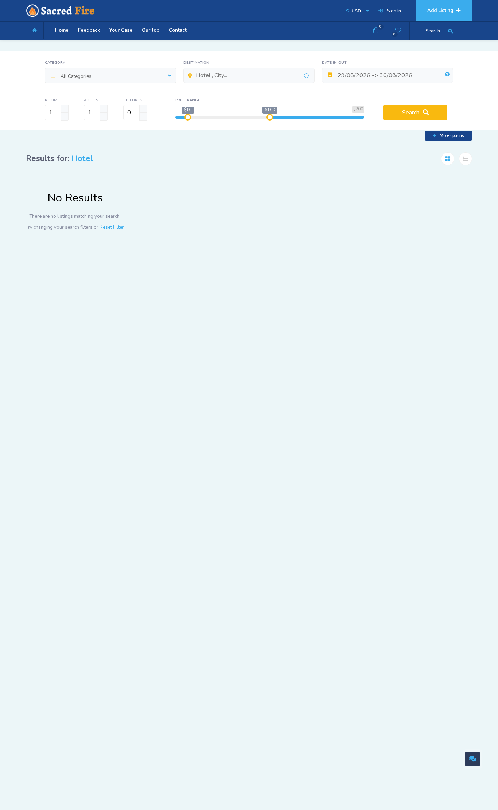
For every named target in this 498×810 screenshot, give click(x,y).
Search (410, 113)
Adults (91, 100)
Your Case (120, 30)
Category (55, 62)
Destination (196, 62)
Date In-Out (334, 62)
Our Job (150, 30)
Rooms (52, 100)
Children (133, 100)
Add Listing (441, 10)
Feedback (89, 30)
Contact (178, 30)
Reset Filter (112, 227)
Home (62, 30)
